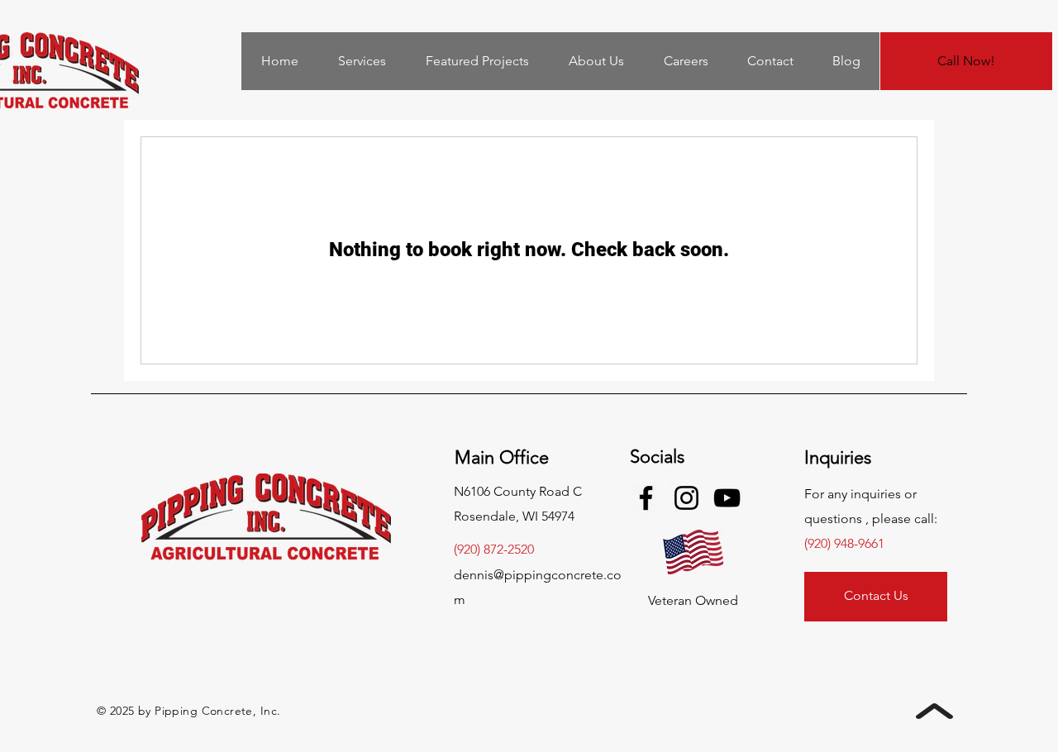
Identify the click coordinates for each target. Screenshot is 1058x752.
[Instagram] (686, 498)
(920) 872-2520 (494, 549)
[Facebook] (646, 498)
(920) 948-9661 (844, 543)
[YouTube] (727, 498)
